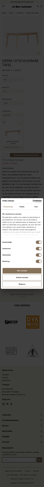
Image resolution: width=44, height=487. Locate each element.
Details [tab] (22, 207)
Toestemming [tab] (8, 207)
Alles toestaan (22, 271)
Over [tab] (36, 207)
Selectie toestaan (22, 277)
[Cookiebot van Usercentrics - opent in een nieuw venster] (33, 201)
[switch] (39, 248)
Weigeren (22, 284)
